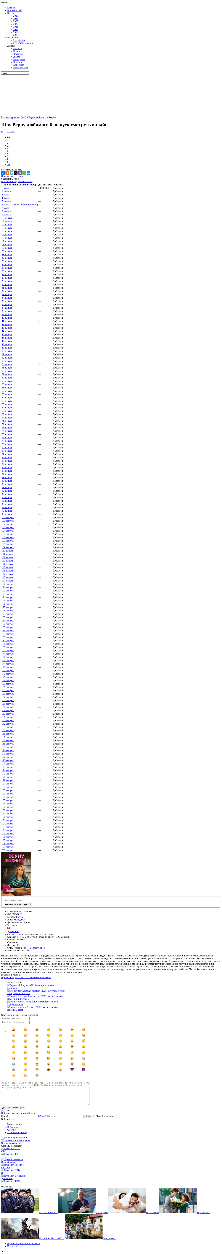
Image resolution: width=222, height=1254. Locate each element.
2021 (15, 26)
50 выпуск (7, 351)
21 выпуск (7, 254)
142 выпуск (8, 657)
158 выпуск (8, 710)
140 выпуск (8, 650)
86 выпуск (7, 471)
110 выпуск (7, 550)
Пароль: (51, 1116)
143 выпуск (8, 660)
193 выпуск (8, 827)
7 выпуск (6, 208)
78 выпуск (7, 444)
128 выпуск (8, 610)
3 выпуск (6, 194)
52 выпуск (7, 357)
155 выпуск (8, 700)
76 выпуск (7, 437)
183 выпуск (8, 793)
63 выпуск (7, 394)
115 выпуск (7, 567)
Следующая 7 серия (22, 181)
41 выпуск (7, 321)
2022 (15, 24)
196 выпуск (8, 837)
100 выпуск (8, 517)
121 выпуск (8, 587)
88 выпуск (7, 477)
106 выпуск (8, 537)
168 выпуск (8, 743)
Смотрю (11, 1129)
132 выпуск (8, 624)
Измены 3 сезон (15, 1009)
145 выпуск (8, 667)
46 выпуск (7, 337)
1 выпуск (6, 188)
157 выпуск (8, 707)
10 (8, 164)
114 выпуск (7, 564)
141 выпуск (8, 654)
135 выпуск (8, 634)
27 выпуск (7, 274)
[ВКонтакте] (3, 173)
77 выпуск (7, 441)
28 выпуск (7, 278)
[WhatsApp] (24, 173)
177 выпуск (8, 773)
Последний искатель (18, 999)
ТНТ (3, 1156)
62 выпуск (7, 391)
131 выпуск (8, 620)
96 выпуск (7, 504)
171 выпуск (8, 753)
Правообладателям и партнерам (23, 1243)
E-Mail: (4, 1116)
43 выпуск (7, 327)
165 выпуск (8, 733)
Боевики (17, 48)
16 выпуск (7, 238)
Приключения (20, 67)
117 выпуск (7, 574)
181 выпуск (8, 787)
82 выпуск (7, 457)
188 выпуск (8, 810)
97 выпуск (7, 507)
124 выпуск (8, 597)
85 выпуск (7, 467)
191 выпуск (8, 820)
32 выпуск (7, 291)
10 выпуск (7, 218)
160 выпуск (8, 717)
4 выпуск (6, 198)
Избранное (12, 1127)
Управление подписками (14, 1137)
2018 (15, 35)
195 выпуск (8, 833)
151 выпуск (8, 687)
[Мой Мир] (28, 173)
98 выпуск (7, 510)
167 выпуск (8, 740)
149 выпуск (8, 680)
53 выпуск (7, 361)
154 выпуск (8, 697)
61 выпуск (7, 387)
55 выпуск (7, 367)
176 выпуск (8, 770)
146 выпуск (8, 670)
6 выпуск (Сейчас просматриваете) (20, 204)
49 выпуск (7, 347)
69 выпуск (7, 414)
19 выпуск (7, 248)
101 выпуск (8, 520)
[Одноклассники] (7, 173)
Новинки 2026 (14, 10)
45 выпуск (7, 334)
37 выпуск (7, 307)
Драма (16, 56)
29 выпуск (7, 281)
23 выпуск (7, 261)
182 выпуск (8, 790)
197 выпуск (8, 840)
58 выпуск (7, 377)
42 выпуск (7, 324)
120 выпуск (8, 584)
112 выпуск (7, 557)
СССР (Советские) (23, 43)
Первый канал (8, 1162)
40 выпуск (7, 317)
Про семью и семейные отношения (33, 977)
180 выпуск (8, 783)
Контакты (12, 1246)
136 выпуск (8, 637)
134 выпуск (8, 630)
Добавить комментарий (13, 1107)
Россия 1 (5, 1167)
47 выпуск (7, 341)
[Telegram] (11, 173)
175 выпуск (8, 767)
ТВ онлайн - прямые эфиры (15, 1140)
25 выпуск (7, 268)
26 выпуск (7, 271)
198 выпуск (8, 843)
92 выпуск (7, 490)
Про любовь (7, 977)
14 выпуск (7, 231)
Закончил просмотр (17, 1132)
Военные (18, 51)
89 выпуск (7, 481)
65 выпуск (7, 401)
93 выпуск (7, 494)
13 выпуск (7, 228)
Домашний (7, 1178)
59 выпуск (7, 381)
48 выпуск (7, 344)
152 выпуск (8, 690)
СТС (3, 1151)
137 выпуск (8, 640)
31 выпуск (7, 287)
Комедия (17, 62)
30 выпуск (7, 284)
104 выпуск (8, 530)
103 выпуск (8, 527)
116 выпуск (7, 570)
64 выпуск (7, 397)
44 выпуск (7, 331)
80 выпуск (7, 451)
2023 (15, 21)
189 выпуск (8, 813)
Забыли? (42, 1116)
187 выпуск (8, 807)
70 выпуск (7, 417)
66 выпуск (7, 404)
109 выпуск (8, 547)
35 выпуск (7, 301)
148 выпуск (8, 677)
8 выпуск (6, 211)
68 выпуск (7, 411)
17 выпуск (7, 241)
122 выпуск (8, 590)
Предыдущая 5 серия (12, 176)
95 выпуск (7, 500)
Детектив (18, 54)
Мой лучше (13, 988)
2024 (15, 18)
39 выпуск (7, 314)
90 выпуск (7, 484)
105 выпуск (8, 534)
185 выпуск (8, 800)
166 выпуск (8, 737)
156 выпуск (8, 703)
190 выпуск (8, 817)
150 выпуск (8, 684)
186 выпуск (8, 803)
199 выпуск (8, 847)
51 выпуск (7, 354)
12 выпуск (7, 224)
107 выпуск (8, 540)
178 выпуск (8, 777)
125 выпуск (8, 600)
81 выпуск (7, 454)
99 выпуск (7, 514)
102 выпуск (8, 524)
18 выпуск (7, 244)
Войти (88, 1116)
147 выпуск (8, 674)
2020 (15, 29)
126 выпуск (8, 604)
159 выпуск (8, 713)
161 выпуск (8, 720)
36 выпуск (7, 304)
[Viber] (20, 173)
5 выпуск (6, 201)
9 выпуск (6, 214)
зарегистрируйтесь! (25, 1113)
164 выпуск (8, 730)
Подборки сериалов (11, 1143)
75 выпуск (7, 434)
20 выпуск (7, 251)
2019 (15, 32)
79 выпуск (7, 447)
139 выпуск (8, 647)
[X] (16, 173)
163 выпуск (8, 727)
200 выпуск (8, 850)
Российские (19, 40)
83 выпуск (7, 461)
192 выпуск (8, 823)
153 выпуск (8, 693)
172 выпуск (8, 757)
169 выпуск (8, 747)
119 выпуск (7, 580)
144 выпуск (8, 664)
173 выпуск (8, 760)
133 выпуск (8, 627)
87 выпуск (7, 474)
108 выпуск (8, 544)
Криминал (18, 65)
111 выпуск (7, 554)
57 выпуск (7, 374)
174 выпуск (8, 763)
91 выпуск (7, 487)
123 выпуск (8, 594)
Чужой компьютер (105, 1116)
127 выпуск (8, 607)
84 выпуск (7, 464)
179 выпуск (8, 780)
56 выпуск (7, 371)
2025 (15, 16)
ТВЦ (3, 1184)
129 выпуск (8, 614)
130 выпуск (8, 617)
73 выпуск (7, 427)
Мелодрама (19, 59)
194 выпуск (8, 830)
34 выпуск (7, 297)
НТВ (3, 1173)
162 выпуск (8, 723)
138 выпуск (8, 644)
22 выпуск (7, 258)
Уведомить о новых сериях (17, 904)
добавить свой (37, 947)
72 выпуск (7, 424)
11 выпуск (7, 221)
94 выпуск (7, 497)
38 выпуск (7, 311)
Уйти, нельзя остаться (18, 993)
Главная (11, 7)
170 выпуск (8, 750)
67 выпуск (7, 407)
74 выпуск (7, 431)
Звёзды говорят (15, 1004)
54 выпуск (7, 364)
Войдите (5, 1113)
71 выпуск (7, 421)
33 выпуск (7, 294)
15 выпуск (7, 234)
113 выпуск (7, 560)
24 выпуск (7, 264)
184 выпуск (8, 797)
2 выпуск (6, 191)
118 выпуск (7, 577)
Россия (19, 917)
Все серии (6, 181)
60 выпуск (7, 384)
